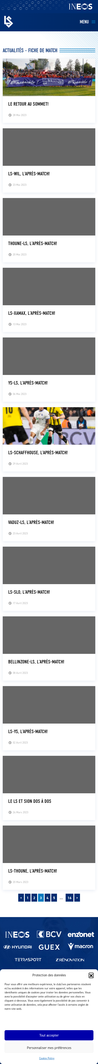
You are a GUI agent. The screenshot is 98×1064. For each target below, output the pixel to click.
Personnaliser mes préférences (49, 1048)
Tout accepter (49, 1035)
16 (69, 897)
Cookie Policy (46, 1058)
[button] (91, 975)
